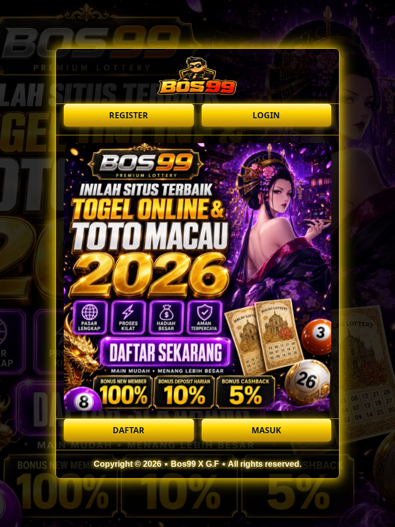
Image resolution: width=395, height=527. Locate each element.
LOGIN (266, 115)
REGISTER (128, 115)
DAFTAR (129, 430)
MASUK (266, 430)
